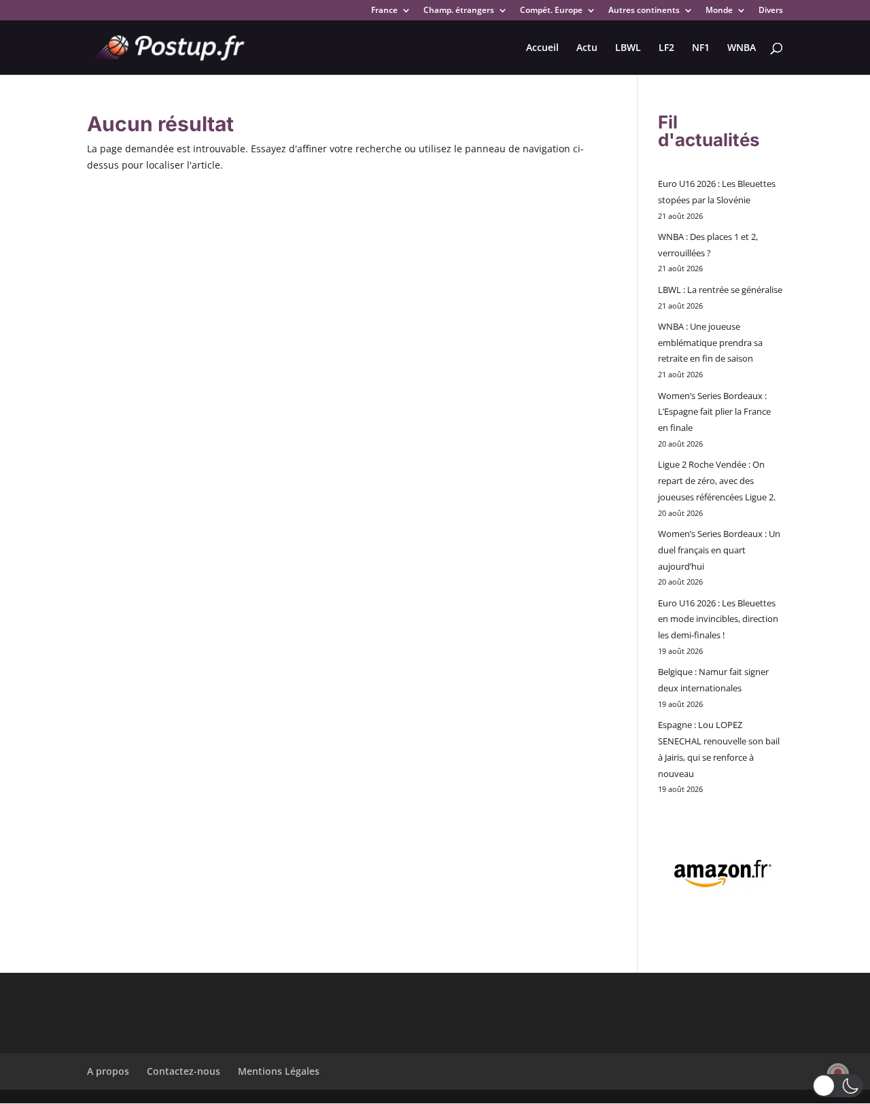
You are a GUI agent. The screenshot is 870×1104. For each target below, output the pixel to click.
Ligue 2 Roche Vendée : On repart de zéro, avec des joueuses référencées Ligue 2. (717, 480)
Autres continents (644, 11)
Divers (771, 11)
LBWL (628, 48)
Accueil (542, 48)
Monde (719, 11)
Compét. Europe (551, 11)
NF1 (701, 48)
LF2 (666, 48)
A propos (108, 1071)
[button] (837, 1085)
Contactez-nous (183, 1071)
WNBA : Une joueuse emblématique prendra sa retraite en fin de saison (710, 342)
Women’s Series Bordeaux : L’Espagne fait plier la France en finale (714, 412)
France (384, 11)
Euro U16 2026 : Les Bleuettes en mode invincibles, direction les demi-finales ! (718, 619)
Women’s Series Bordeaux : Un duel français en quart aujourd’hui (719, 550)
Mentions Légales (278, 1071)
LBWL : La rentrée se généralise (720, 289)
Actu (586, 48)
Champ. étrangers (458, 11)
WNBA (741, 48)
